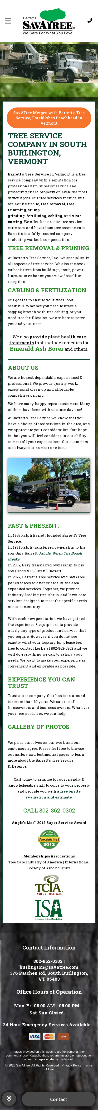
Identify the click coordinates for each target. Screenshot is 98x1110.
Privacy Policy (72, 1065)
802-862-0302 (62, 648)
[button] (8, 1099)
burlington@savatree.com (49, 967)
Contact (58, 1099)
